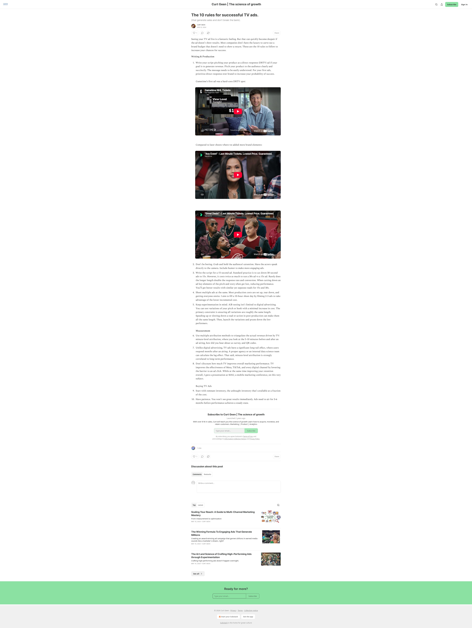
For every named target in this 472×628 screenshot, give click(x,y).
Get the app (248, 616)
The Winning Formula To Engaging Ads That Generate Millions (221, 533)
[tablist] (202, 474)
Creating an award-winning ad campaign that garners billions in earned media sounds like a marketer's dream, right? (224, 539)
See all (196, 573)
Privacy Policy (254, 439)
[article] (236, 518)
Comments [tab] (197, 474)
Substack (224, 623)
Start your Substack (229, 616)
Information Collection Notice (235, 439)
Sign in (464, 4)
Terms (240, 610)
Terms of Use (248, 436)
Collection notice (251, 610)
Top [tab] (194, 505)
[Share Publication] (441, 4)
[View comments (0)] (202, 32)
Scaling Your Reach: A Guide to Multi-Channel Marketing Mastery (223, 514)
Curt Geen (201, 25)
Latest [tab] (200, 505)
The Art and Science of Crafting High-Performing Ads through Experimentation (221, 556)
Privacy (233, 610)
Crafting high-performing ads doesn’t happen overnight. (215, 560)
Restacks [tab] (207, 474)
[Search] (436, 4)
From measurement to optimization (206, 518)
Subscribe (451, 4)
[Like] (192, 547)
